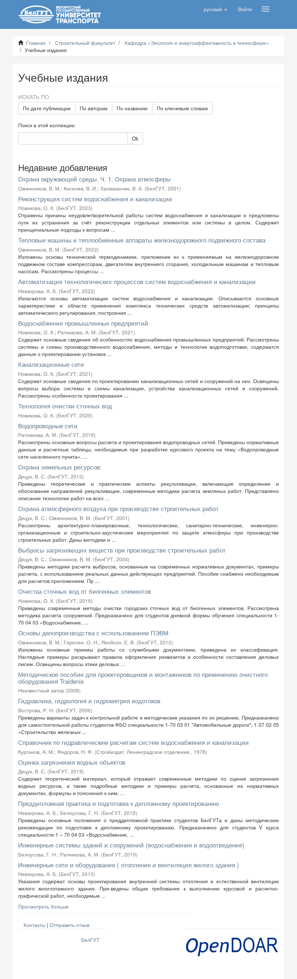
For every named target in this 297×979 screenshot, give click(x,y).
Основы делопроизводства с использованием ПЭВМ (93, 632)
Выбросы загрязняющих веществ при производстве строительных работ (122, 549)
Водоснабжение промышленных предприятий (83, 322)
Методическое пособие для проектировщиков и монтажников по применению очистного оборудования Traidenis (143, 678)
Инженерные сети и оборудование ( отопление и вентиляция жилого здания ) (128, 864)
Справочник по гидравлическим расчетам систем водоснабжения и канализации (133, 742)
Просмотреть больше (43, 906)
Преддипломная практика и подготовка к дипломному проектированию (118, 803)
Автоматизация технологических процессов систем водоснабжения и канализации (137, 281)
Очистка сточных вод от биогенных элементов (84, 591)
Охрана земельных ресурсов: (60, 466)
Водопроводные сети (48, 425)
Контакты (34, 924)
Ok (135, 138)
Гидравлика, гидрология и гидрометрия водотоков (89, 700)
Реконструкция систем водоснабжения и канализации (95, 198)
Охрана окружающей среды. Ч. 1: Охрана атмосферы (94, 178)
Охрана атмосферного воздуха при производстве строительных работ (118, 508)
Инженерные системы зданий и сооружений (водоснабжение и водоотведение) (131, 844)
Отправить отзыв (69, 924)
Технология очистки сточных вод (65, 405)
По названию (132, 108)
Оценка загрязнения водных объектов (71, 762)
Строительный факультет (85, 42)
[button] (215, 9)
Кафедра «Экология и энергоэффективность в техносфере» (197, 42)
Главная (36, 42)
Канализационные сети (51, 364)
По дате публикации (47, 108)
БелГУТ (90, 939)
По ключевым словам (182, 108)
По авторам (94, 108)
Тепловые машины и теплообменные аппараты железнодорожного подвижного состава (141, 239)
